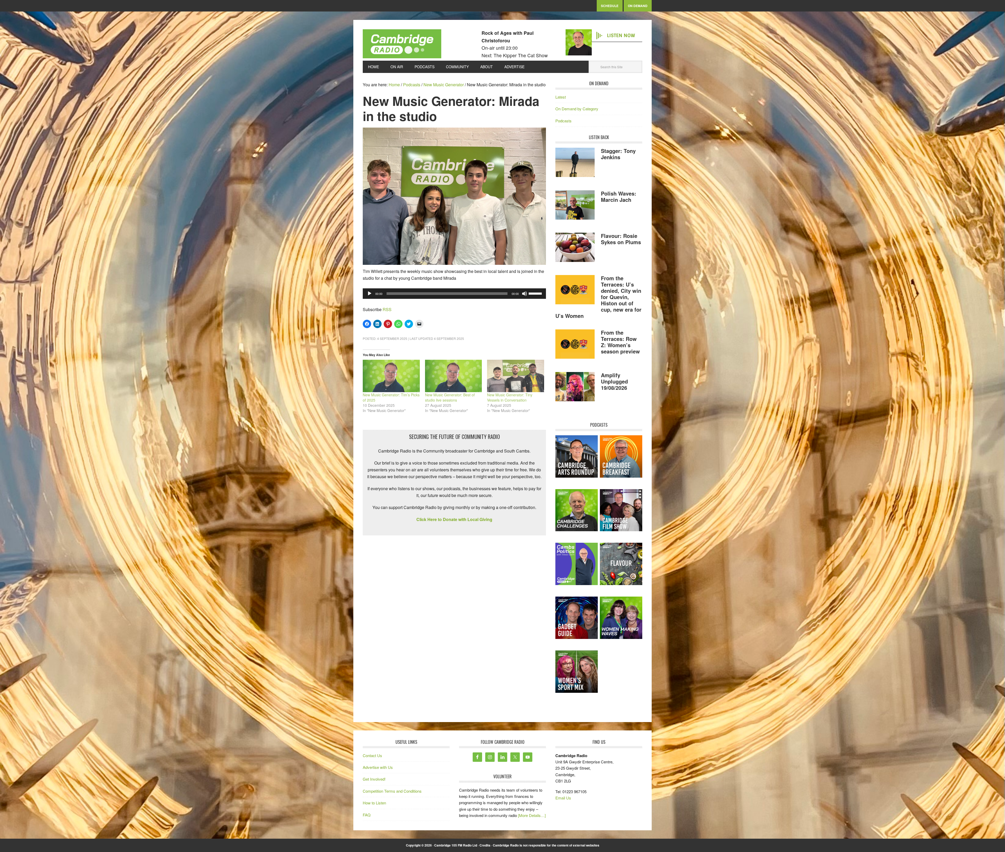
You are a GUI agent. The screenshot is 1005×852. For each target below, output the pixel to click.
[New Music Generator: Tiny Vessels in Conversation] (515, 376)
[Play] (369, 293)
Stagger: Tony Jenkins (618, 154)
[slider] (536, 293)
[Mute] (524, 293)
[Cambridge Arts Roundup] (576, 456)
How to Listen (374, 802)
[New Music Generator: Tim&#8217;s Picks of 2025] (391, 376)
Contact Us (372, 755)
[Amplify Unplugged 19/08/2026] (575, 387)
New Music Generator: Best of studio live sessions (450, 397)
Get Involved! (374, 779)
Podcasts (563, 120)
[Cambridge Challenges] (576, 510)
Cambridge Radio (402, 45)
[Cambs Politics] (576, 564)
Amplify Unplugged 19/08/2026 (614, 381)
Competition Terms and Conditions (392, 791)
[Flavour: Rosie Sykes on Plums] (575, 248)
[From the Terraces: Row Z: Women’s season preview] (575, 344)
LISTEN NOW (621, 35)
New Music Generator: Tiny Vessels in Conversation (509, 397)
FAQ (367, 814)
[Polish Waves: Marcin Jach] (575, 205)
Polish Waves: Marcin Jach (618, 196)
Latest (560, 97)
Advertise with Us (378, 767)
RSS (387, 309)
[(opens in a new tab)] (621, 456)
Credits (484, 845)
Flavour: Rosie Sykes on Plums (621, 239)
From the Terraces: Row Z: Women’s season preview (620, 342)
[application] (454, 293)
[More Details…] (532, 815)
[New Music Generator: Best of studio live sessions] (453, 376)
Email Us (563, 797)
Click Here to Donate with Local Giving (454, 519)
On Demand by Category (576, 108)
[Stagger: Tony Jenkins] (575, 163)
